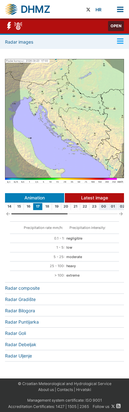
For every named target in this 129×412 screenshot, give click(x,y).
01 (113, 206)
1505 (72, 406)
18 (47, 206)
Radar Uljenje (18, 355)
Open (116, 26)
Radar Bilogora (20, 310)
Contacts (65, 389)
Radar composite (22, 288)
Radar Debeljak (20, 344)
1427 (60, 406)
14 (9, 206)
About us (46, 389)
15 (19, 206)
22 (85, 206)
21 (75, 206)
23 (94, 206)
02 (122, 206)
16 (28, 206)
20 (66, 206)
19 (57, 206)
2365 (84, 406)
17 (38, 206)
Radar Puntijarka (22, 322)
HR (98, 9)
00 (103, 206)
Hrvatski (83, 389)
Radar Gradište (20, 299)
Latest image (94, 197)
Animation (34, 197)
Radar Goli (15, 333)
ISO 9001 (93, 400)
